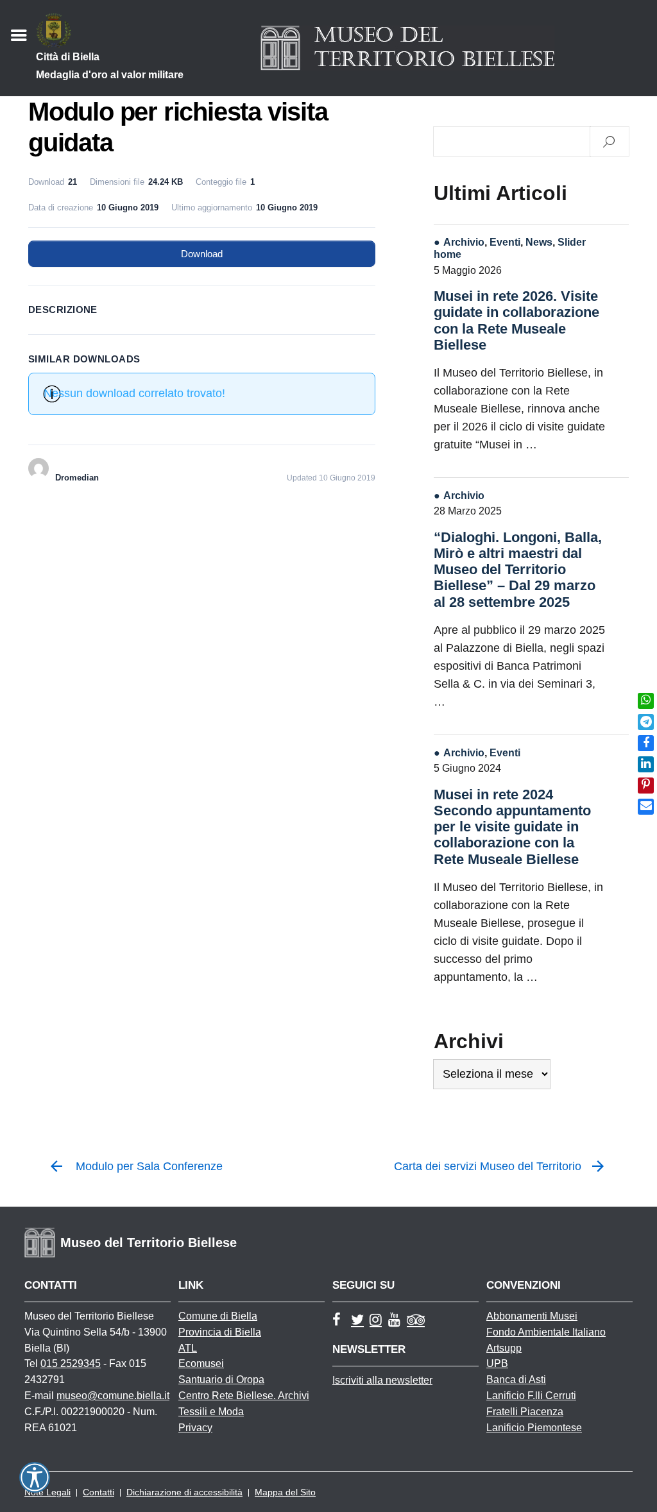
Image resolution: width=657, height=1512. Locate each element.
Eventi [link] (505, 242)
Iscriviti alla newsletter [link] (382, 1380)
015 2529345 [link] (70, 1363)
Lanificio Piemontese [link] (534, 1427)
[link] (646, 701)
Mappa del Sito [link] (285, 1492)
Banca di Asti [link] (516, 1379)
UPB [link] (497, 1363)
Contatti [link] (98, 1492)
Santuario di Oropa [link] (221, 1379)
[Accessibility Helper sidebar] (34, 1477)
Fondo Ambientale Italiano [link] (546, 1332)
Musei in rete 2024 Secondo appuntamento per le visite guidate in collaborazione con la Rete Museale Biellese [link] (512, 826)
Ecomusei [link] (201, 1363)
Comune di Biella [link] (217, 1316)
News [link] (538, 242)
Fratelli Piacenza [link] (524, 1411)
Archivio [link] (463, 242)
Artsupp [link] (504, 1348)
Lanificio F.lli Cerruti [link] (531, 1395)
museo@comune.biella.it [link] (112, 1395)
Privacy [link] (195, 1427)
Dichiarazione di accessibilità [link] (184, 1492)
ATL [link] (187, 1348)
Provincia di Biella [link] (219, 1332)
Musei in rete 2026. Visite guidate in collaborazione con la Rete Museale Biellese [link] (516, 320)
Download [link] (202, 253)
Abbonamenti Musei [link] (531, 1316)
